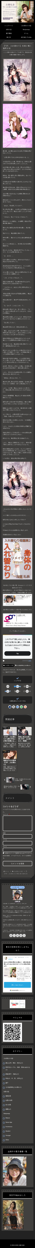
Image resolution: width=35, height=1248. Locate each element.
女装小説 (6, 1091)
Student (8, 1131)
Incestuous (9, 1126)
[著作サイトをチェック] (9, 707)
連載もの (8, 1109)
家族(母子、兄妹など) (12, 1074)
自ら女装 (8, 1104)
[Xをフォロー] (13, 707)
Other (7, 1140)
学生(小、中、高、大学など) (14, 1078)
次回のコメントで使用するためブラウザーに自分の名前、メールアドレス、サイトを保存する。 (17, 855)
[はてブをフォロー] (17, 707)
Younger (8, 1135)
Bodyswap (7, 1113)
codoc (29, 660)
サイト (5, 846)
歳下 (7, 1083)
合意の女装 (9, 1100)
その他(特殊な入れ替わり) (24, 665)
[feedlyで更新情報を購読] (21, 707)
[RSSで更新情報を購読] (25, 707)
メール (5, 839)
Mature (8, 1118)
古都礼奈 (17, 901)
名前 (4, 833)
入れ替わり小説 (9, 665)
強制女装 (8, 1096)
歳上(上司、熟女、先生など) (14, 1063)
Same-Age (9, 1122)
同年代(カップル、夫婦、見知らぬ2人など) (18, 1068)
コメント (6, 814)
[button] (17, 691)
